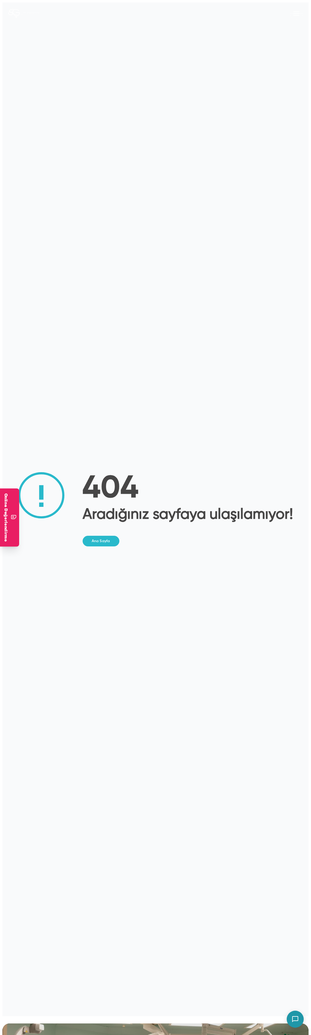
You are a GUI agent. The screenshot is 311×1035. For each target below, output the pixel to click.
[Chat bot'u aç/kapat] (295, 1019)
